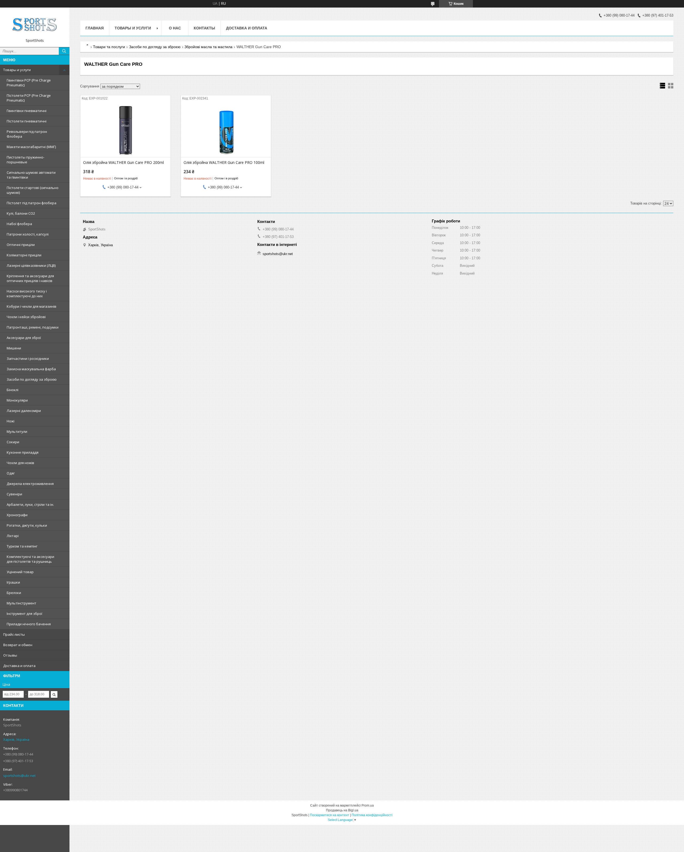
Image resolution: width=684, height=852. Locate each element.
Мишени (14, 348)
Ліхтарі (13, 535)
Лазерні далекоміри (24, 410)
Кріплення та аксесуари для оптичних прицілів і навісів (30, 278)
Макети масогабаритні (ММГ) (31, 146)
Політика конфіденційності (372, 815)
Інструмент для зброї (24, 613)
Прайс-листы (14, 634)
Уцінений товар (20, 571)
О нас (175, 28)
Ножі (10, 421)
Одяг (11, 473)
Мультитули (17, 431)
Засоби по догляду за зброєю (32, 379)
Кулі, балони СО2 (21, 213)
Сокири (13, 442)
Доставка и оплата (19, 665)
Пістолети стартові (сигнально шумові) (33, 190)
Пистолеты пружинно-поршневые (25, 159)
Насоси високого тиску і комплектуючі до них (27, 293)
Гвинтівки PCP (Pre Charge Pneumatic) (29, 82)
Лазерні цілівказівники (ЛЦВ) (31, 265)
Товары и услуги (17, 69)
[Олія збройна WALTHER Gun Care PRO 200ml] (125, 130)
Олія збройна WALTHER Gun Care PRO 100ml (224, 162)
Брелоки (14, 592)
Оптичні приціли (21, 244)
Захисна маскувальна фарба (31, 369)
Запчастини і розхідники (28, 358)
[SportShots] (34, 24)
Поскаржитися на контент (329, 815)
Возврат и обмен (17, 644)
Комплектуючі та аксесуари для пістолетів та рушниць (30, 559)
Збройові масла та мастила (208, 47)
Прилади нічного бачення (29, 624)
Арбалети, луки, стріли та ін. (30, 504)
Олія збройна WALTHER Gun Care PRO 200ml (123, 162)
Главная (95, 28)
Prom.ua (368, 805)
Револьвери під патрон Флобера (27, 134)
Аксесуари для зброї (24, 337)
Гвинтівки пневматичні (26, 110)
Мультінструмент (21, 603)
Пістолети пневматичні (26, 121)
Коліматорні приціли (24, 255)
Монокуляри (17, 400)
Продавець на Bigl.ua (342, 810)
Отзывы (10, 655)
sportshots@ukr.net (19, 775)
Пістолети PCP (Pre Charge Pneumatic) (29, 98)
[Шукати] (64, 51)
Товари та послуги (109, 47)
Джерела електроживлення (30, 483)
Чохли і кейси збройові (26, 316)
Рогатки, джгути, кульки (27, 525)
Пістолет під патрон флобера (31, 203)
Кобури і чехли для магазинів (31, 306)
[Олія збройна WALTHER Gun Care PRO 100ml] (226, 130)
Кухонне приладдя (22, 452)
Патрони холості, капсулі (28, 234)
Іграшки (13, 582)
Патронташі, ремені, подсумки (33, 327)
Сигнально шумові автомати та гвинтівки (31, 175)
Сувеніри (14, 494)
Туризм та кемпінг (22, 546)
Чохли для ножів (20, 462)
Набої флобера (19, 223)
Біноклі (12, 389)
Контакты (204, 28)
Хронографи (17, 514)
